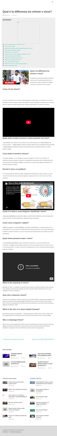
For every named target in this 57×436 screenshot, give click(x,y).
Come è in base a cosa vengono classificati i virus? (18, 54)
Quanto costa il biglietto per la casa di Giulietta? (45, 363)
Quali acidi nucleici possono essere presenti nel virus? (19, 48)
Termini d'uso (6, 431)
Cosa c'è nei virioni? (10, 46)
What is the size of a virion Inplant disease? (16, 63)
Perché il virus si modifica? (12, 52)
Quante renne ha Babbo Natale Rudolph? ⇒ (43, 339)
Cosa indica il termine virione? (12, 50)
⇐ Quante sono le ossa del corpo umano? (13, 339)
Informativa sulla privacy (15, 431)
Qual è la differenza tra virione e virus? (15, 44)
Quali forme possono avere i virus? (14, 58)
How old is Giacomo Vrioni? (12, 61)
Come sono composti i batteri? (13, 56)
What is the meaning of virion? (13, 59)
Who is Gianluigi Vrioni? (11, 65)
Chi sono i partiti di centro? (16, 402)
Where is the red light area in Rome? (18, 389)
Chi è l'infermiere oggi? (42, 396)
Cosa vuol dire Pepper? (42, 409)
